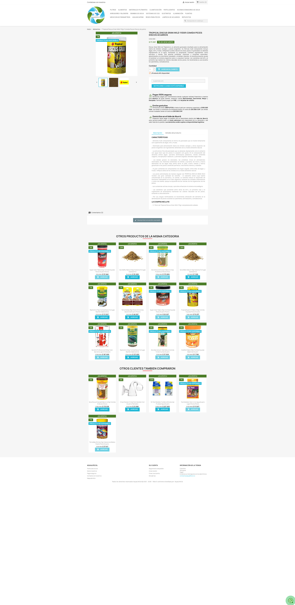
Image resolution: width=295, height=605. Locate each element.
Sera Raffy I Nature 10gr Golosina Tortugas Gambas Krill (193, 271)
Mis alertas (152, 476)
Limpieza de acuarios (171, 17)
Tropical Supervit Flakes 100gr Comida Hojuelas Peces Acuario (192, 311)
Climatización (155, 10)
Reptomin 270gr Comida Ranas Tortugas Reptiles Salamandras (102, 311)
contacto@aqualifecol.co (187, 476)
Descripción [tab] (157, 133)
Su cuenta (153, 465)
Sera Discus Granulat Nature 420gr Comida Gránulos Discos (102, 403)
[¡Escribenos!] (290, 600)
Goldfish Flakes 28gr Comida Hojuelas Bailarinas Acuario (192, 351)
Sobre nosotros (92, 471)
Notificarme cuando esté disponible (169, 86)
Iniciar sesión (153, 471)
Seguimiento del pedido (156, 469)
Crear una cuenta (154, 473)
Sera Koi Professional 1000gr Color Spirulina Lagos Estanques (102, 351)
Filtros (113, 10)
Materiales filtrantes (138, 10)
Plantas (188, 13)
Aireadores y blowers (119, 13)
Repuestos (186, 17)
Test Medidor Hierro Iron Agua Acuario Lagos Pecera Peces (193, 403)
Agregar (102, 277)
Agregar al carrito (168, 69)
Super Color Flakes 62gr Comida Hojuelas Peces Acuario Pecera (102, 271)
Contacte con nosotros (94, 476)
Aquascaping (138, 17)
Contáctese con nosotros (96, 2)
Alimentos (122, 10)
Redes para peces (153, 17)
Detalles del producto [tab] (173, 133)
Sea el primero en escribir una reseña (148, 220)
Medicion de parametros (120, 17)
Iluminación (178, 13)
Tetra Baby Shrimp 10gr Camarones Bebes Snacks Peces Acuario (102, 443)
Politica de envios (92, 469)
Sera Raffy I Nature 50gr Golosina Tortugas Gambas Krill (132, 271)
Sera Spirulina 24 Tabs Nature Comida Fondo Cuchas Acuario (162, 351)
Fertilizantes (169, 10)
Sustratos (166, 13)
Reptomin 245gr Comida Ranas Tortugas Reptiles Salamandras (132, 351)
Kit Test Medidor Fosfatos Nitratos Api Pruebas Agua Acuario (162, 403)
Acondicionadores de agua (188, 10)
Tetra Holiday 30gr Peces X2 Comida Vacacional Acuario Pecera (132, 311)
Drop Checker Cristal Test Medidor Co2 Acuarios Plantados (132, 403)
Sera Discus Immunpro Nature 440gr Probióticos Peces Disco (162, 271)
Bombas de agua (137, 13)
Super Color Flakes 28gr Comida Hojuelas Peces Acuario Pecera (162, 311)
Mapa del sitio (91, 478)
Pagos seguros (91, 473)
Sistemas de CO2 (153, 13)
